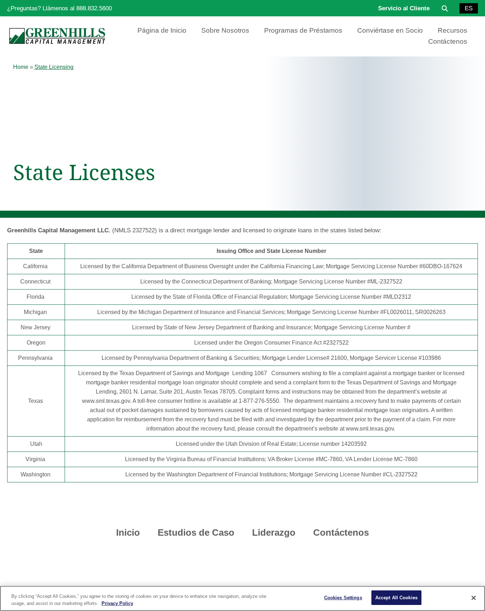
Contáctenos (447, 41)
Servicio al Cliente (404, 8)
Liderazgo (273, 532)
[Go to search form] (444, 8)
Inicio (128, 532)
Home (20, 67)
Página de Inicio (161, 30)
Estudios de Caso (196, 532)
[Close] (473, 598)
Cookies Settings (343, 597)
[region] (242, 598)
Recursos (452, 30)
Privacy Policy (117, 603)
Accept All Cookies (396, 597)
